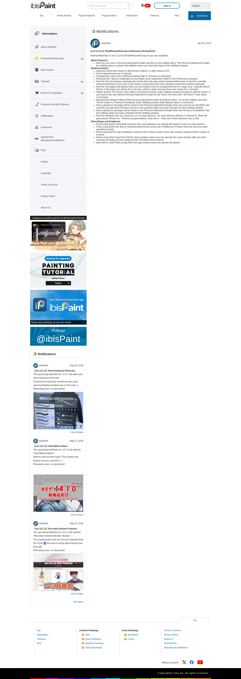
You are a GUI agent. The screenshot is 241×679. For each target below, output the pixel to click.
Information (42, 634)
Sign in (167, 6)
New (87, 634)
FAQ (39, 643)
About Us (168, 639)
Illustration (133, 634)
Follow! (58, 336)
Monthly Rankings (94, 643)
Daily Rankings (93, 639)
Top (39, 630)
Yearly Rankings (93, 647)
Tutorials (41, 639)
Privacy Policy (171, 634)
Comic (131, 639)
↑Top (194, 620)
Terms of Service (172, 630)
